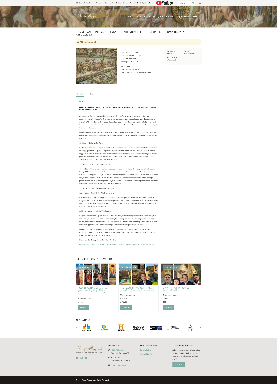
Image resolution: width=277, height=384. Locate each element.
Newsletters (116, 3)
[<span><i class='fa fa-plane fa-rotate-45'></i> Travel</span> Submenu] (154, 17)
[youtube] (86, 358)
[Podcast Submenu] (102, 3)
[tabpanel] (118, 173)
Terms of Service (146, 354)
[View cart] (200, 3)
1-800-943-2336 (117, 350)
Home (130, 17)
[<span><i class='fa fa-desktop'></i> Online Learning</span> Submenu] (175, 17)
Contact (108, 3)
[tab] (80, 94)
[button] (77, 328)
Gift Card (79, 3)
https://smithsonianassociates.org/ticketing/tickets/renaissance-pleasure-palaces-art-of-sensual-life (116, 244)
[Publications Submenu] (93, 3)
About (138, 17)
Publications (88, 3)
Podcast (98, 3)
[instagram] (82, 358)
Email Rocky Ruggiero (119, 365)
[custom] (77, 358)
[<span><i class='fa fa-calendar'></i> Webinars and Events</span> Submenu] (200, 17)
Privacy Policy (145, 350)
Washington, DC (172, 60)
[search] (193, 3)
